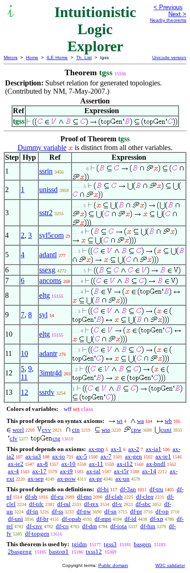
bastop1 (59, 551)
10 (24, 353)
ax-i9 (66, 471)
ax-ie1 (163, 456)
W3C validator (170, 565)
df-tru (156, 489)
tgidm (79, 544)
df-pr (136, 511)
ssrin (46, 171)
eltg (44, 295)
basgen (142, 544)
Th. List (84, 57)
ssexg (47, 270)
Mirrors (11, 57)
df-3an (128, 489)
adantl (48, 255)
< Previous (168, 7)
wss (105, 429)
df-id (131, 518)
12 (24, 392)
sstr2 (46, 213)
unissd (48, 189)
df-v (117, 504)
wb (168, 420)
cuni (166, 429)
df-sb (31, 496)
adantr (48, 353)
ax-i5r (121, 471)
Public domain (113, 565)
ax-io (58, 456)
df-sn (110, 511)
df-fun (147, 526)
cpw (136, 429)
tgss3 (110, 544)
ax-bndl (156, 463)
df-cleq (145, 496)
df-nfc (36, 504)
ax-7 (106, 456)
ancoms (50, 280)
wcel (18, 429)
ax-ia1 (153, 449)
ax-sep (36, 478)
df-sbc (143, 504)
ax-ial (93, 471)
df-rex (91, 504)
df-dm (89, 526)
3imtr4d (50, 373)
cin (76, 429)
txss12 (94, 551)
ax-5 (81, 456)
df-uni (15, 518)
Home (32, 57)
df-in (32, 511)
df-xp (156, 518)
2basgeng (20, 551)
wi (120, 420)
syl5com (51, 235)
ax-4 (13, 471)
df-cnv (34, 526)
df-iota (118, 526)
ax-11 (96, 463)
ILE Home (57, 57)
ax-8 (42, 463)
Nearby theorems (168, 20)
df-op (162, 511)
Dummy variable (42, 147)
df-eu (57, 496)
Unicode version (169, 57)
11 (24, 377)
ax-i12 (125, 463)
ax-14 (149, 471)
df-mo (84, 496)
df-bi (103, 489)
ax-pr (95, 478)
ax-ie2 (16, 463)
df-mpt (103, 518)
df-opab (71, 518)
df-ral (64, 504)
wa (140, 420)
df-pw (84, 511)
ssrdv (46, 392)
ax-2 (133, 449)
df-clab (114, 496)
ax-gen (133, 456)
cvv (46, 429)
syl (43, 315)
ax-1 (116, 449)
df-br (42, 518)
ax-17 (39, 471)
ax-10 (68, 463)
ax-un (122, 478)
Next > (177, 14)
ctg (56, 438)
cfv (14, 438)
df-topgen (37, 533)
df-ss (57, 511)
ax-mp (96, 449)
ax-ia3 (33, 456)
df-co (62, 526)
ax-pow (66, 478)
